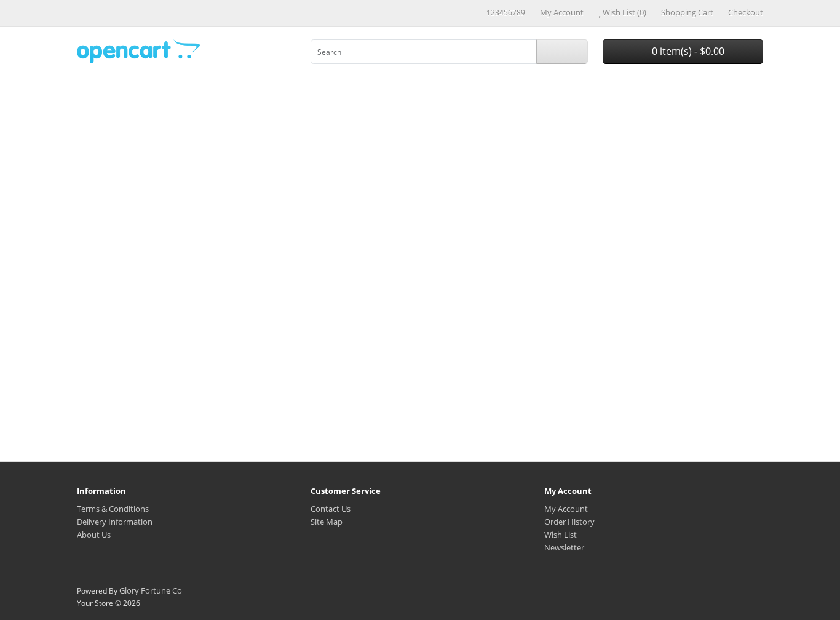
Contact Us (331, 508)
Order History (569, 521)
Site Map (327, 521)
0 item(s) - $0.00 (686, 51)
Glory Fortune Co (150, 590)
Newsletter (564, 547)
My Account (566, 508)
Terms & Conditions (113, 508)
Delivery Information (115, 521)
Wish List (560, 534)
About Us (94, 534)
